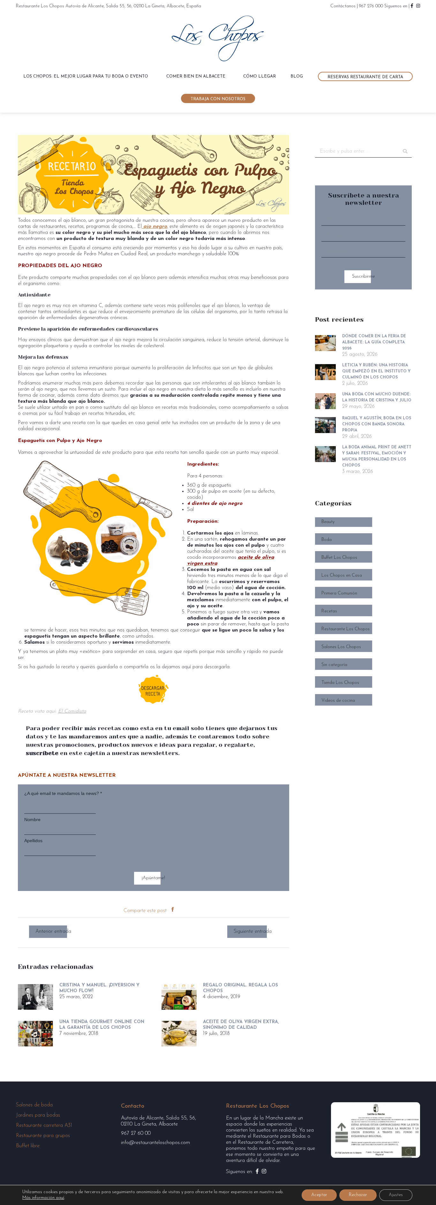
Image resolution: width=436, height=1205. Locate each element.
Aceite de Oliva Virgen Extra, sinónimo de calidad (241, 1025)
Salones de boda (34, 1105)
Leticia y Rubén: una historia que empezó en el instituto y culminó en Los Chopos (376, 371)
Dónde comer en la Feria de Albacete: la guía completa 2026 (374, 342)
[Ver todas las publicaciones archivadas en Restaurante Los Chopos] (363, 625)
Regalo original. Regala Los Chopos (240, 988)
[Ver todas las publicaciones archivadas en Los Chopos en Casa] (363, 572)
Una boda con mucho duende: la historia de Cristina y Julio (376, 397)
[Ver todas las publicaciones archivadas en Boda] (363, 536)
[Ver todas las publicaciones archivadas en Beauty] (363, 518)
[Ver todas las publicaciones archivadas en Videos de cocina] (363, 697)
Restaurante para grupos (43, 1135)
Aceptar (319, 1195)
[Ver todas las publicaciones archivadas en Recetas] (363, 607)
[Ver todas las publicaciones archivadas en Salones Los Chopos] (363, 643)
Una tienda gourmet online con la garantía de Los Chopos (101, 1025)
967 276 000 (371, 6)
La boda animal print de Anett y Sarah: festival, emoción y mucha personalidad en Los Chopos (376, 456)
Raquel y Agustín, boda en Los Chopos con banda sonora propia (376, 424)
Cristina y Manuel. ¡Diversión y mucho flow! (99, 988)
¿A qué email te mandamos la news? (63, 793)
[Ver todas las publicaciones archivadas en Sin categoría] (363, 661)
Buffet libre (28, 1146)
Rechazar (358, 1195)
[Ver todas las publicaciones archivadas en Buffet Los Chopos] (363, 554)
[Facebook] (172, 910)
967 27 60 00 (136, 1133)
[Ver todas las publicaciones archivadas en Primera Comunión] (363, 589)
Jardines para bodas (38, 1115)
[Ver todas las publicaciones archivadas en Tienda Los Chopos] (363, 679)
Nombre (32, 819)
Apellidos (33, 840)
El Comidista (72, 711)
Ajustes (396, 1195)
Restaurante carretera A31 (44, 1125)
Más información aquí (43, 1197)
